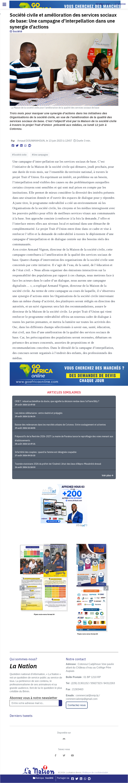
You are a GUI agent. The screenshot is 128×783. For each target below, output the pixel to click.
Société (17, 31)
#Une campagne (40, 154)
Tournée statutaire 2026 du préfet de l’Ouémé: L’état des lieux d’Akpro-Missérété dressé (58, 463)
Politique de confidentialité (95, 772)
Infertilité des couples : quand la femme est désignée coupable (45, 452)
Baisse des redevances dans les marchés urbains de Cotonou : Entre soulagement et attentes (60, 424)
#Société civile (19, 154)
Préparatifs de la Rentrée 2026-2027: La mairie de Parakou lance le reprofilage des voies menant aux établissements (64, 438)
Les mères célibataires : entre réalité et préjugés (38, 413)
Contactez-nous (77, 705)
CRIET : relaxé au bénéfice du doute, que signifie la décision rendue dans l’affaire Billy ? (57, 401)
